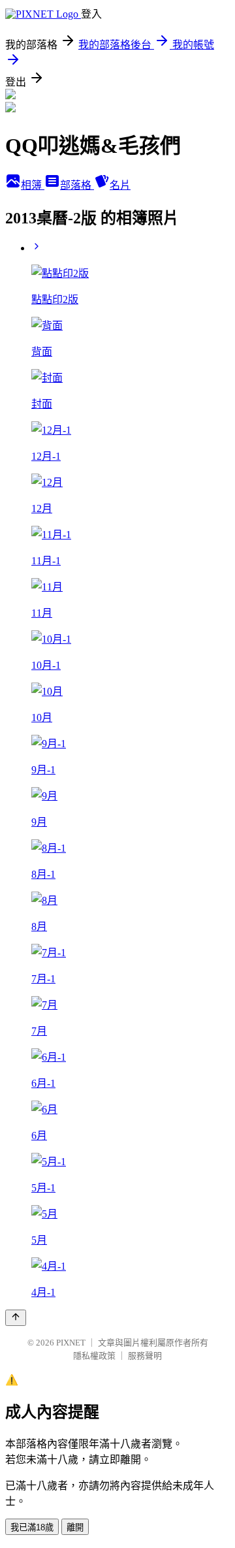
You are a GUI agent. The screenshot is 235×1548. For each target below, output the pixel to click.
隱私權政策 (94, 1356)
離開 (75, 1527)
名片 (120, 185)
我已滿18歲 (32, 1527)
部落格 (77, 185)
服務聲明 (145, 1356)
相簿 (32, 185)
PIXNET (71, 1342)
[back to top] (15, 1318)
